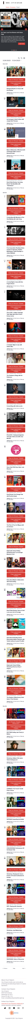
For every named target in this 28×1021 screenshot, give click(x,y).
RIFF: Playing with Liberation (14, 906)
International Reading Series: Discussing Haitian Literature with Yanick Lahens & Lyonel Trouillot (15, 639)
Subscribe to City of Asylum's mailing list (12, 1003)
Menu (8, 3)
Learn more (21, 43)
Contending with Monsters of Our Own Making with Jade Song (15, 218)
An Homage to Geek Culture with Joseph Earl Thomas (15, 120)
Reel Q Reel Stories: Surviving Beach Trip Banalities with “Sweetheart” (15, 183)
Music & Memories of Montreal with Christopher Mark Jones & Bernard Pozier (16, 151)
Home (7, 7)
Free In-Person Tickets (16, 80)
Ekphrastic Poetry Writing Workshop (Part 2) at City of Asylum (14, 666)
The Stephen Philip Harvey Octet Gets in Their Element (15, 698)
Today (14, 968)
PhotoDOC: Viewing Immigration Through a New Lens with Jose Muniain (15, 436)
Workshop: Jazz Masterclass (14, 930)
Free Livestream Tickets (16, 83)
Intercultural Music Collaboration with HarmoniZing (15, 580)
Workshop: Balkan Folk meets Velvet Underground (15, 759)
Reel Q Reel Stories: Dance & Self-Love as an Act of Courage (16, 611)
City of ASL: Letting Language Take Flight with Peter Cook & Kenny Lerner (15, 314)
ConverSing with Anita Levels (14, 406)
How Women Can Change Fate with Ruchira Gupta (15, 495)
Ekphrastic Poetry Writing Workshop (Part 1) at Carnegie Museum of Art (15, 552)
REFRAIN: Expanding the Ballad (15, 819)
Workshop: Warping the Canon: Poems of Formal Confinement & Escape (15, 875)
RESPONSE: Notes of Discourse (15, 959)
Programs (12, 7)
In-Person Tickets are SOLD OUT (16, 722)
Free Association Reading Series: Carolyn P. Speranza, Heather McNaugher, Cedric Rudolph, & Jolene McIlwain (15, 250)
